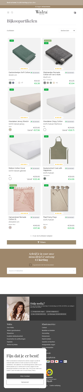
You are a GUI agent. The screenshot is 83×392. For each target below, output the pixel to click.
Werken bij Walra (12, 344)
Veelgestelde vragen (48, 344)
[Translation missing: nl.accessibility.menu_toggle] (8, 12)
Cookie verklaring (54, 385)
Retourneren (46, 336)
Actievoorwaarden (47, 347)
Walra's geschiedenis (13, 330)
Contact (44, 327)
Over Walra (10, 327)
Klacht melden (46, 339)
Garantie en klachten (48, 342)
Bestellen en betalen (48, 330)
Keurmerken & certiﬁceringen (16, 339)
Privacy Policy (31, 370)
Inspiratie (10, 342)
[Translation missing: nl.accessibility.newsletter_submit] (73, 271)
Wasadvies (10, 333)
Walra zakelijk (46, 353)
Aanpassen (25, 382)
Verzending (45, 333)
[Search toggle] (12, 12)
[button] (41, 242)
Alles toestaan (25, 376)
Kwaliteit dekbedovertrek (15, 336)
